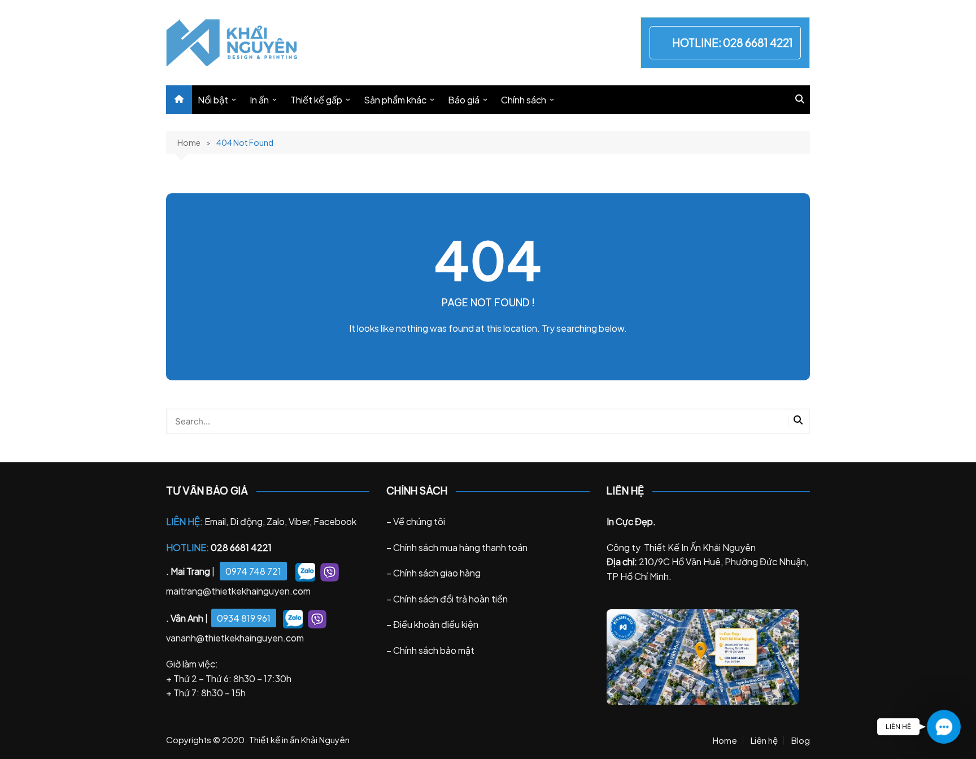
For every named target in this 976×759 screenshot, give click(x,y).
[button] (944, 727)
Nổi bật (213, 100)
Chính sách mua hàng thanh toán (460, 547)
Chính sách (523, 100)
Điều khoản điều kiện (435, 624)
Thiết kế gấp (316, 100)
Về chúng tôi (419, 521)
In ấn (259, 100)
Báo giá (464, 100)
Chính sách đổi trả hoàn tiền (450, 599)
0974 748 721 (253, 571)
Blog (800, 740)
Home (725, 740)
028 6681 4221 (758, 42)
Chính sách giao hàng (437, 573)
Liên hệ (764, 740)
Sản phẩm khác (395, 100)
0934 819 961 (244, 618)
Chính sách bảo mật (433, 650)
